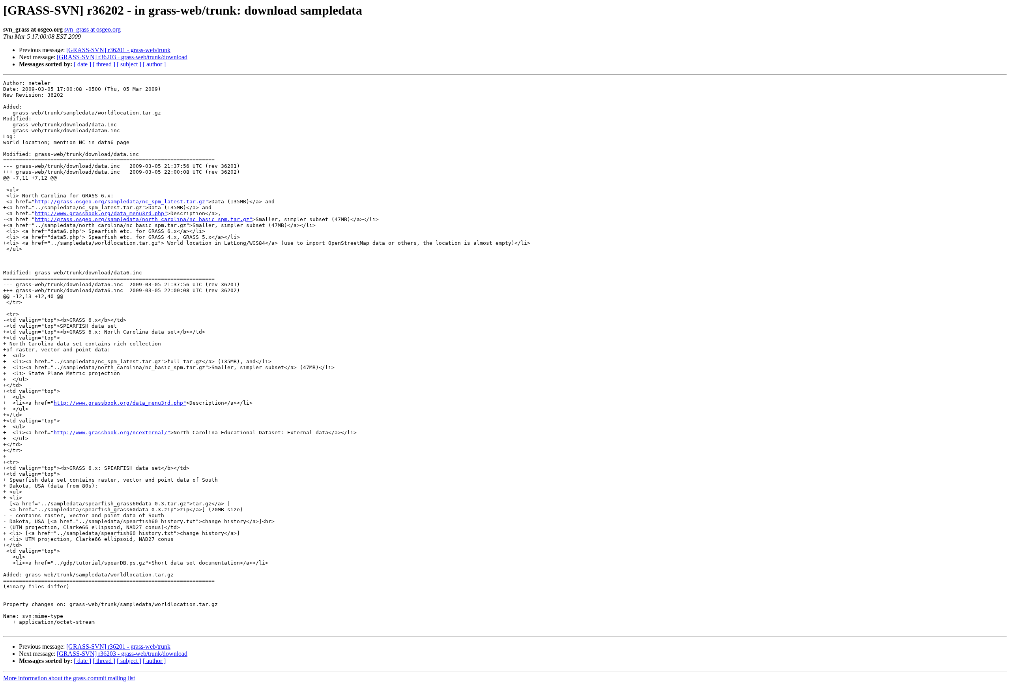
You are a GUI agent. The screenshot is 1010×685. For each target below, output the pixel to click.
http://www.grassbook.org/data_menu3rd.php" (101, 213)
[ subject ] (129, 64)
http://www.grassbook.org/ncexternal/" (112, 432)
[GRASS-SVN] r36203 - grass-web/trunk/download (122, 57)
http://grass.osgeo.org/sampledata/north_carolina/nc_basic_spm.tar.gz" (143, 219)
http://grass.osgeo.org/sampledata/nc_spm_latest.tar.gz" (121, 202)
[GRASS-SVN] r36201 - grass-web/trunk (118, 50)
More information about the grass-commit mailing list (69, 678)
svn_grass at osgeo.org (92, 29)
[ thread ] (104, 64)
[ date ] (82, 64)
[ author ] (154, 64)
